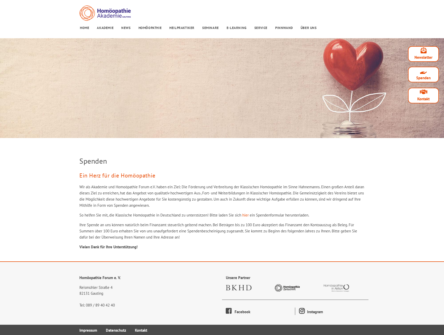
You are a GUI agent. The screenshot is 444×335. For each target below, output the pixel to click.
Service (260, 28)
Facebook (241, 311)
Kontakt (423, 98)
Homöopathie (150, 28)
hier (245, 215)
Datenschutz (116, 330)
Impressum (88, 330)
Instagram (314, 311)
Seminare (210, 28)
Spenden (423, 77)
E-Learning (237, 28)
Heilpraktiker (182, 28)
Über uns (309, 28)
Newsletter (423, 57)
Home (84, 28)
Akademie (105, 28)
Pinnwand (284, 28)
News (126, 28)
